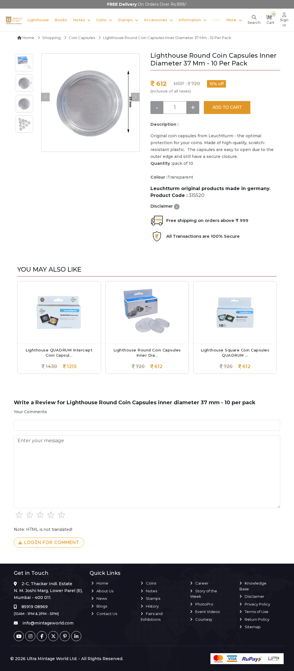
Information (190, 20)
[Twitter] (53, 636)
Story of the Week (203, 594)
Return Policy (257, 619)
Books (61, 20)
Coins (101, 20)
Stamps (125, 20)
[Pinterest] (65, 636)
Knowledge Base (252, 586)
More (231, 20)
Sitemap (253, 626)
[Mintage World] (14, 20)
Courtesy (203, 619)
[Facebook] (42, 636)
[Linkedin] (76, 636)
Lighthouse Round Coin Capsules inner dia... (147, 352)
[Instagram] (30, 636)
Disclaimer (254, 596)
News (101, 598)
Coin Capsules (82, 37)
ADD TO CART (227, 107)
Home (28, 37)
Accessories (155, 20)
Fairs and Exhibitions (152, 616)
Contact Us (106, 613)
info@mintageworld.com (48, 623)
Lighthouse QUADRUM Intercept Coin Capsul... (59, 352)
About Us (104, 591)
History (152, 606)
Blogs (101, 606)
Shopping (51, 37)
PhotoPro (204, 604)
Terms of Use (256, 611)
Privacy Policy (257, 604)
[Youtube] (19, 636)
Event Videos (207, 611)
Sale (216, 20)
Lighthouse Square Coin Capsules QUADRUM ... (235, 352)
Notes (79, 20)
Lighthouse (38, 20)
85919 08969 (35, 606)
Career (201, 583)
